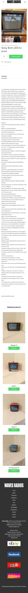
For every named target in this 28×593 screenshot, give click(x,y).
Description (4, 76)
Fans (14, 502)
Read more (14, 348)
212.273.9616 (14, 523)
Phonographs (14, 507)
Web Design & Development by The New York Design (14, 586)
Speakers (14, 505)
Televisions (14, 495)
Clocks (14, 500)
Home (2, 45)
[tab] (4, 76)
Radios (13, 493)
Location (14, 514)
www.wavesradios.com (14, 526)
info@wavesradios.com (11, 524)
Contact (14, 517)
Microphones (14, 509)
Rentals (7, 45)
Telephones (14, 497)
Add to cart (16, 56)
